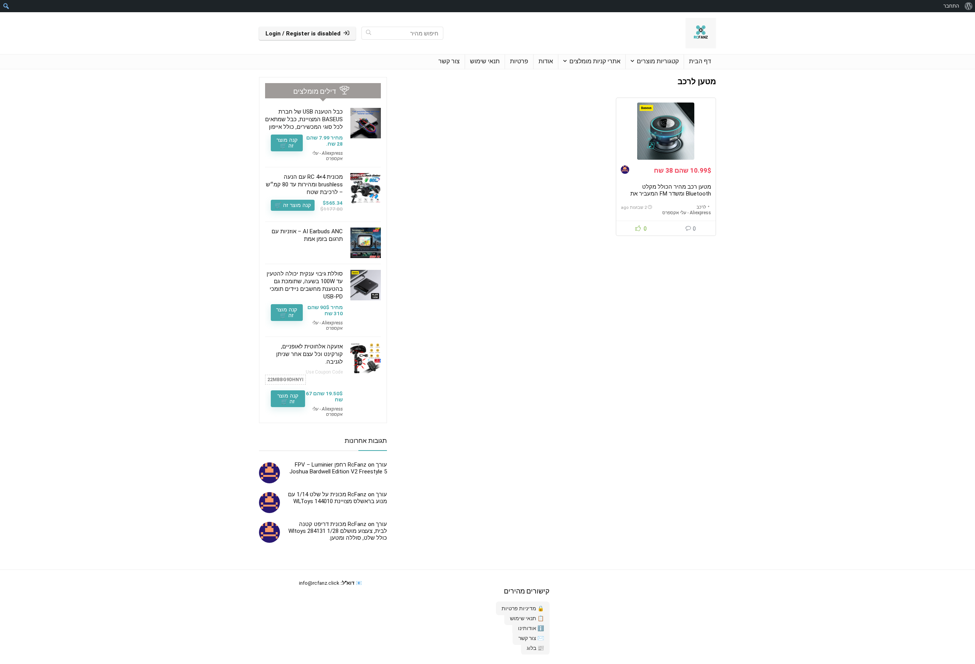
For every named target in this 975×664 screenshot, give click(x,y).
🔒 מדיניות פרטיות (523, 608)
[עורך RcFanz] (625, 170)
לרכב (701, 207)
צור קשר (449, 61)
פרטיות (519, 61)
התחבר (951, 6)
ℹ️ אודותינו (531, 628)
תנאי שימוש (485, 61)
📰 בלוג (535, 648)
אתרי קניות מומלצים (594, 61)
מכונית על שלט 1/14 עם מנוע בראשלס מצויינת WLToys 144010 (337, 498)
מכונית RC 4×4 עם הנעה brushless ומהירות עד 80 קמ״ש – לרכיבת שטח (304, 184)
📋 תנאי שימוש (527, 618)
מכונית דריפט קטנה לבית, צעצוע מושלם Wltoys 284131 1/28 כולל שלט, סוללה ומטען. (337, 531)
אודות (546, 61)
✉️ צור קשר (531, 638)
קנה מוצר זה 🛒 (287, 143)
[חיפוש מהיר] (368, 33)
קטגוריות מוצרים (658, 61)
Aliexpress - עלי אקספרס (686, 212)
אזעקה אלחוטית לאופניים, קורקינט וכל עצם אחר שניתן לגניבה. (309, 354)
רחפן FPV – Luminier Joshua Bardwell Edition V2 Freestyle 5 (338, 468)
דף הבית (700, 61)
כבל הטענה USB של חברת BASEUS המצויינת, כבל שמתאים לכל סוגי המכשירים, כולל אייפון (304, 119)
